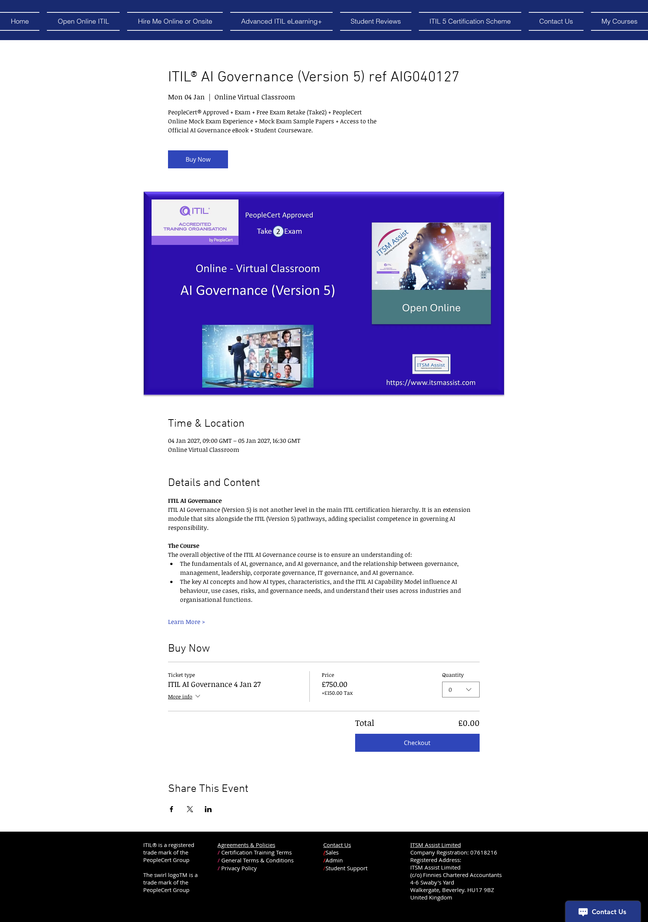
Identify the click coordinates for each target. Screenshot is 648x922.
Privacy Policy (239, 868)
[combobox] (461, 689)
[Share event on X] (190, 809)
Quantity (453, 674)
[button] (83, 21)
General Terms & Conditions (257, 860)
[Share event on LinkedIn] (208, 809)
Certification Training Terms (256, 852)
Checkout (417, 743)
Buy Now (198, 159)
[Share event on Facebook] (171, 809)
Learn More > (186, 622)
